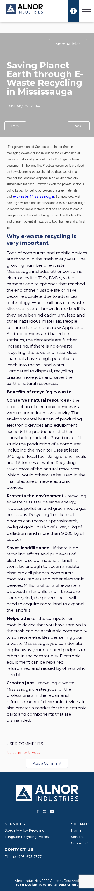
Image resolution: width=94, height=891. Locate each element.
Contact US (80, 843)
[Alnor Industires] (24, 9)
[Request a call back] (73, 11)
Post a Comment (47, 763)
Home (76, 830)
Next (78, 126)
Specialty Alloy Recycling (24, 830)
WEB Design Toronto (34, 885)
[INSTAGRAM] (44, 811)
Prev (15, 126)
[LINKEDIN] (52, 811)
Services (15, 824)
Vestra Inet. (68, 885)
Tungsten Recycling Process (27, 837)
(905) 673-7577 (29, 857)
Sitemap (80, 824)
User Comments (25, 743)
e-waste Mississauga (33, 196)
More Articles (68, 44)
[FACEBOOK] (38, 811)
